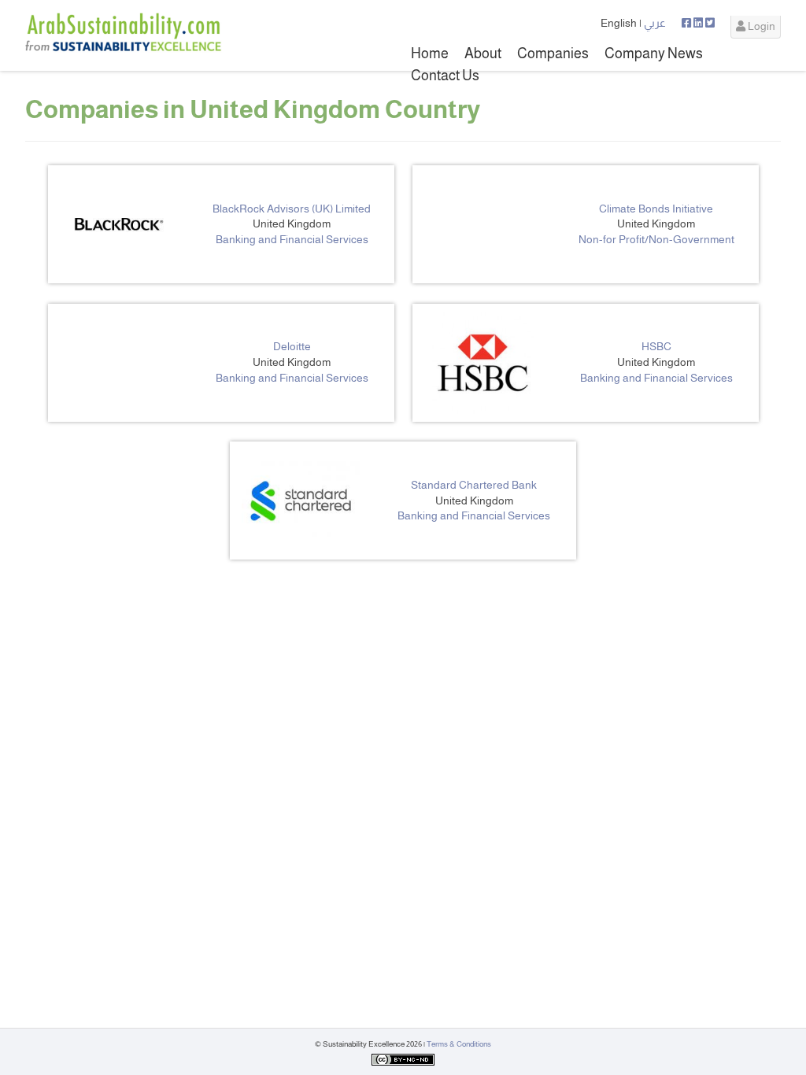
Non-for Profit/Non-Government (656, 239)
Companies (553, 53)
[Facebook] (687, 23)
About (482, 53)
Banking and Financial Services (292, 239)
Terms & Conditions (459, 1044)
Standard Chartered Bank (474, 484)
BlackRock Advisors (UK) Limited (292, 208)
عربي (655, 23)
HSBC (656, 346)
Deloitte (292, 346)
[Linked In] (699, 23)
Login (760, 26)
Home (430, 53)
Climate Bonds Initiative (656, 208)
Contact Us (445, 75)
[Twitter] (710, 23)
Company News (653, 53)
